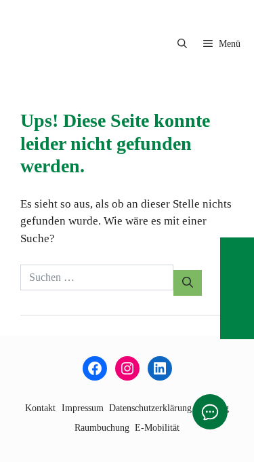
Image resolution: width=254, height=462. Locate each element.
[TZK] (69, 44)
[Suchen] (187, 283)
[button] (182, 44)
